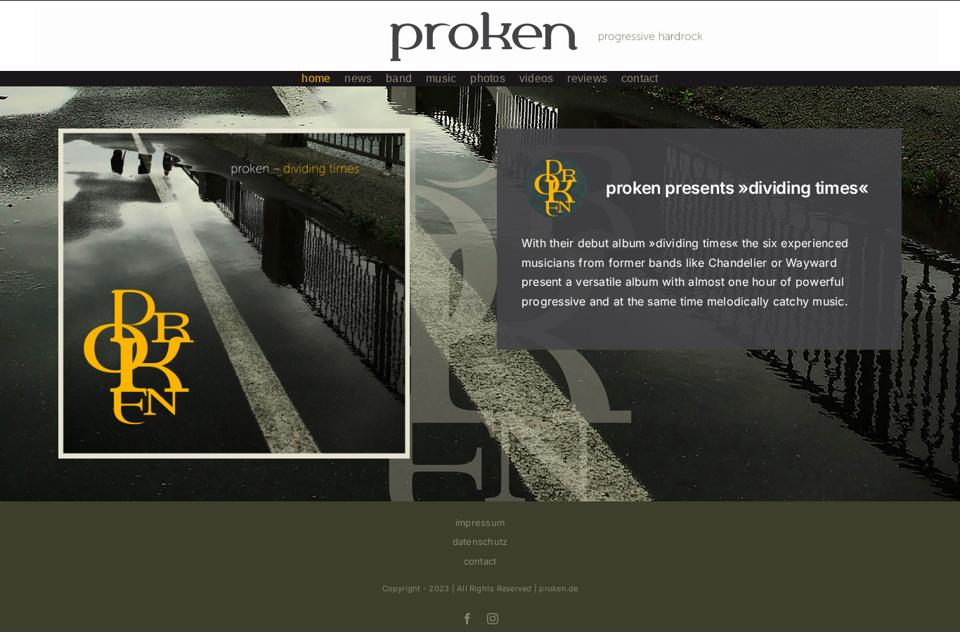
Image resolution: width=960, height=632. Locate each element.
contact (480, 561)
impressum (480, 522)
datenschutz (480, 541)
